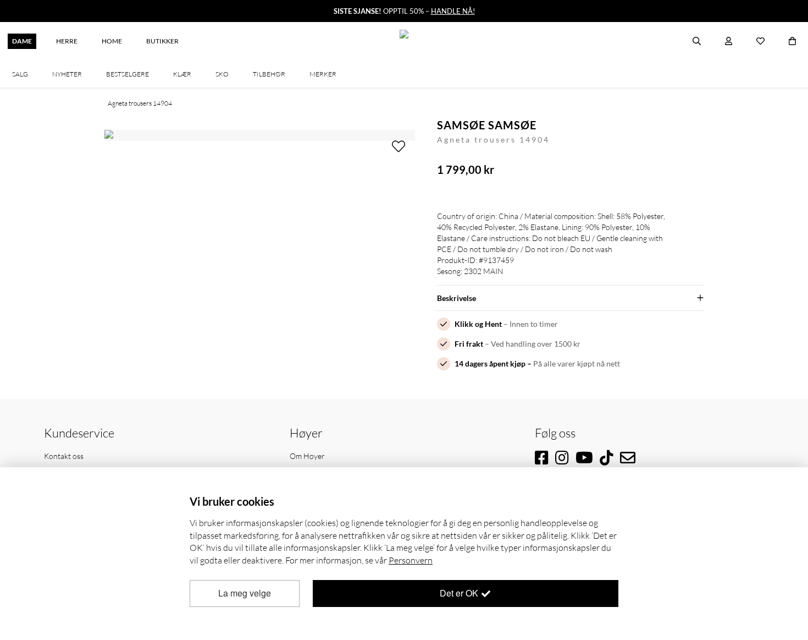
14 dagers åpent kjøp (490, 363)
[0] (792, 41)
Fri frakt (469, 343)
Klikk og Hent (478, 324)
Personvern (411, 560)
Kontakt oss (64, 456)
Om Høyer (307, 456)
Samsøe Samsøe (486, 125)
